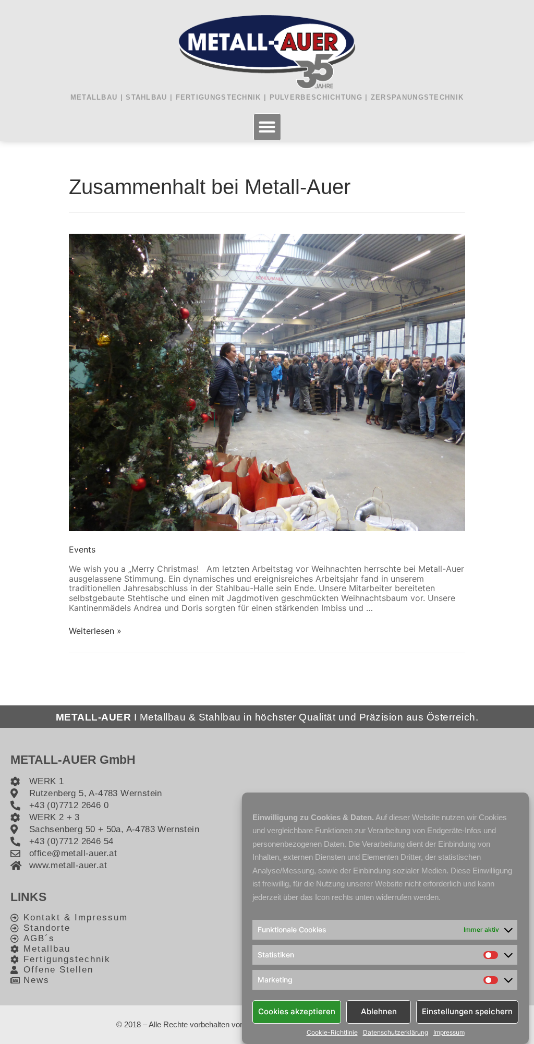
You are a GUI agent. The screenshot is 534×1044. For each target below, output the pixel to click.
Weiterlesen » (95, 631)
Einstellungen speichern (467, 1011)
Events (82, 549)
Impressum (449, 1032)
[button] (267, 127)
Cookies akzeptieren (296, 1011)
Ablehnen (379, 1011)
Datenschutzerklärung (395, 1032)
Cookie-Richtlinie (332, 1032)
